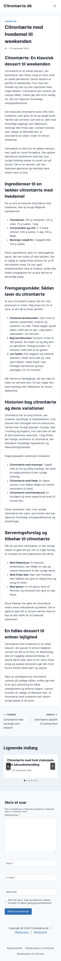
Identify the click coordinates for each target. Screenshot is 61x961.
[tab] (24, 780)
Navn (10, 863)
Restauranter (14, 948)
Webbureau (22, 932)
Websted (11, 891)
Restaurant (40, 932)
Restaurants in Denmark (39, 948)
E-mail (11, 877)
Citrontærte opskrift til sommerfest (45, 719)
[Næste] (52, 766)
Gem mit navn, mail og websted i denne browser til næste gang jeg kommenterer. (30, 901)
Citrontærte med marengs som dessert (13, 721)
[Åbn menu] (54, 6)
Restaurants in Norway (30, 953)
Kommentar (12, 815)
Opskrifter (11, 21)
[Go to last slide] (8, 766)
